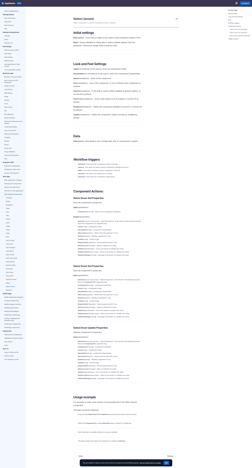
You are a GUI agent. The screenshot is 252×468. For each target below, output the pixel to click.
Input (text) (9, 244)
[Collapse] (24, 194)
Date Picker (9, 272)
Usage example (233, 39)
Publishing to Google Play (12, 324)
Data (229, 20)
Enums (6, 144)
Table (7, 208)
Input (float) (9, 251)
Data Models (8, 57)
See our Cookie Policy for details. (150, 463)
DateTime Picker (11, 279)
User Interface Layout (11, 359)
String (6, 96)
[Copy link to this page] (177, 19)
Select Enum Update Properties (240, 35)
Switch (8, 219)
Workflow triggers (234, 23)
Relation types (9, 60)
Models (6, 141)
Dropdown (9, 205)
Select (8, 283)
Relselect (9, 290)
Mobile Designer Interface (12, 304)
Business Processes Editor (13, 77)
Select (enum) (10, 286)
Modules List (8, 43)
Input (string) (10, 240)
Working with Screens (11, 308)
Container (9, 198)
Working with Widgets (11, 311)
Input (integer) (10, 247)
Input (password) (11, 258)
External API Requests (11, 134)
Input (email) (10, 254)
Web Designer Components (13, 194)
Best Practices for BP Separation (11, 81)
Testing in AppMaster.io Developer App (12, 319)
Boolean (6, 100)
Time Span (9, 269)
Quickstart (7, 21)
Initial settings (232, 13)
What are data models (11, 50)
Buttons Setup (9, 356)
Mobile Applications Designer (13, 297)
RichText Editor (11, 265)
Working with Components (12, 183)
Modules (7, 36)
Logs (6, 345)
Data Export (8, 341)
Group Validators (9, 152)
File (5, 111)
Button (8, 201)
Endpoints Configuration (12, 166)
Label (7, 222)
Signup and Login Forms (12, 187)
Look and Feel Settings (235, 17)
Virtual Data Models (10, 127)
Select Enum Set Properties (238, 32)
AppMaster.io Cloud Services (13, 338)
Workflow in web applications (13, 191)
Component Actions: (234, 26)
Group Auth (8, 148)
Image (8, 226)
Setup (6, 39)
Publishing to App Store (12, 327)
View (7, 212)
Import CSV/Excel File (11, 352)
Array (6, 103)
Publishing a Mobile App (12, 315)
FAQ (5, 29)
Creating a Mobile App (11, 300)
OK (166, 463)
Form (7, 237)
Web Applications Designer (13, 180)
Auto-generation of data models (12, 65)
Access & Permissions (11, 173)
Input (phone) (10, 261)
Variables (7, 137)
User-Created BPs (10, 130)
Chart (7, 233)
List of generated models (12, 70)
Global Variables (9, 86)
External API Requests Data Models (13, 122)
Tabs (7, 215)
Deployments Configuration (13, 334)
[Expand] (24, 43)
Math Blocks (8, 93)
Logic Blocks (8, 89)
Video (8, 230)
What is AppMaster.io (11, 11)
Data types (8, 53)
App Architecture (9, 18)
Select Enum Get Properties (238, 29)
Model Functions (9, 118)
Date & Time (8, 107)
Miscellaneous (9, 114)
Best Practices (9, 25)
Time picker (9, 276)
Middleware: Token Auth (12, 169)
